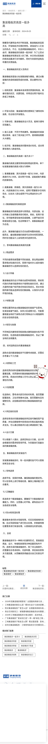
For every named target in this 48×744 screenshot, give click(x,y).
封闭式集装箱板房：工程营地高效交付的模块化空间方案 (25, 625)
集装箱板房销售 (10, 655)
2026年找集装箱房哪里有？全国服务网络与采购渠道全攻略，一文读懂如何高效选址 (25, 601)
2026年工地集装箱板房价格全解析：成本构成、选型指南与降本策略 (25, 615)
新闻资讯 (11, 11)
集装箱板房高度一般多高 (11, 14)
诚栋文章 (21, 11)
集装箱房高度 (26, 641)
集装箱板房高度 (34, 571)
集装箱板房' (22, 650)
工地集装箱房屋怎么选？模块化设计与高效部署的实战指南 (25, 605)
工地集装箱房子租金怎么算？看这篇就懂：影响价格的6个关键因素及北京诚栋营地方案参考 (25, 622)
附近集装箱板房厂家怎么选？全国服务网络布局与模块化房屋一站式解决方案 (25, 608)
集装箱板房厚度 (10, 646)
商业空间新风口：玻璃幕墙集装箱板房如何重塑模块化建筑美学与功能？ (25, 612)
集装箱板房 (19, 574)
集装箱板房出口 (27, 655)
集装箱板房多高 (31, 637)
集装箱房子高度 (27, 646)
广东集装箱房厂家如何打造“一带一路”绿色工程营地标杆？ (25, 618)
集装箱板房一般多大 (12, 637)
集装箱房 (34, 132)
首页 (4, 11)
